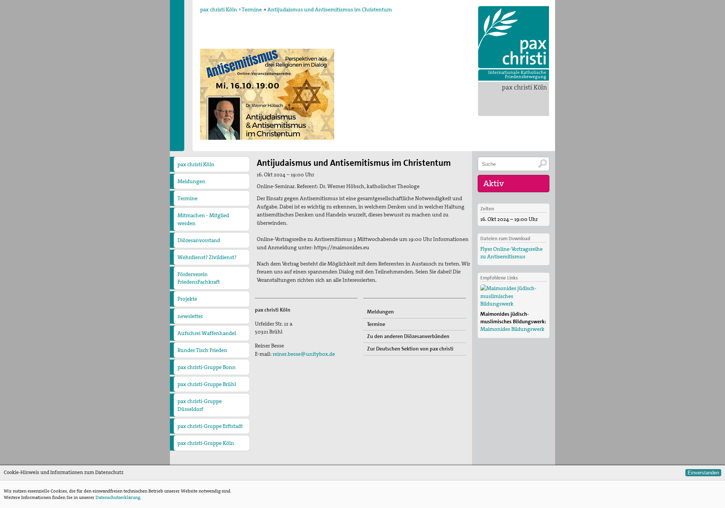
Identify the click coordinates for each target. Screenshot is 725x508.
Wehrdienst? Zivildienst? (206, 257)
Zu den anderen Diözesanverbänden (408, 336)
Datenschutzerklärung (118, 497)
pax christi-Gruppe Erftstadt (210, 426)
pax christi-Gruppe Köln (205, 443)
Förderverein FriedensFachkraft (198, 278)
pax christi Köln (524, 87)
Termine (252, 9)
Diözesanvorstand (198, 240)
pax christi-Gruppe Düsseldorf (199, 405)
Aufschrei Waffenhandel (206, 333)
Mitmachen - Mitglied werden (203, 219)
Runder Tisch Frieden (202, 350)
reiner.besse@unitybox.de (304, 354)
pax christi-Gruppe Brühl (206, 384)
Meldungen (191, 181)
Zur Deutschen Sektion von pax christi (410, 348)
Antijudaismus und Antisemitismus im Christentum (329, 9)
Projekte (187, 298)
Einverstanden (703, 473)
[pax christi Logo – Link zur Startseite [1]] (513, 43)
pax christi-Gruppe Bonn (206, 367)
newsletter (190, 316)
